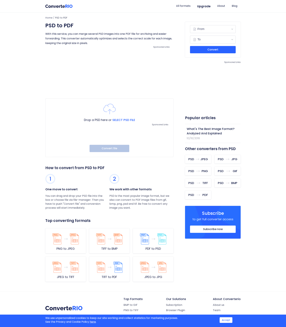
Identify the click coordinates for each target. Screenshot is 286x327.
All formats (183, 6)
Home (48, 17)
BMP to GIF (130, 305)
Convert (212, 49)
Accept (226, 320)
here (93, 322)
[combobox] (213, 29)
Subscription (174, 305)
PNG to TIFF (131, 310)
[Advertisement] (109, 72)
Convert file (109, 148)
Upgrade (204, 6)
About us (218, 305)
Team (216, 310)
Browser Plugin (175, 310)
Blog (234, 6)
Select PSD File (123, 120)
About (221, 6)
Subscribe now (213, 229)
